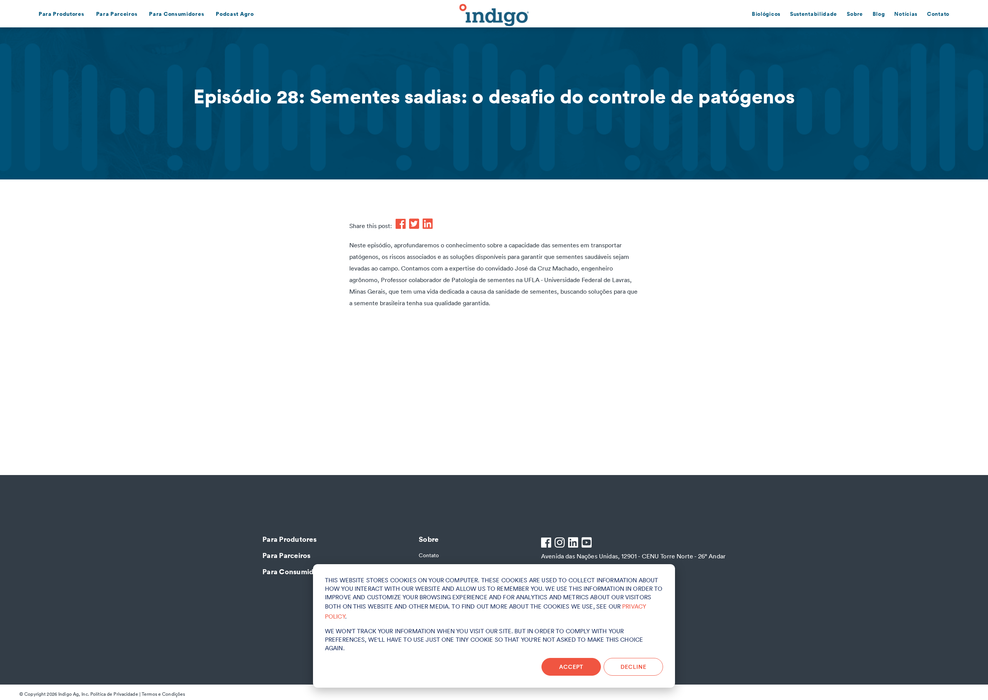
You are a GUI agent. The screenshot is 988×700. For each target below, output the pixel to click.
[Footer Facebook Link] (547, 543)
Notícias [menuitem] (905, 14)
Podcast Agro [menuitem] (235, 14)
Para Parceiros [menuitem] (117, 14)
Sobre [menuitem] (855, 14)
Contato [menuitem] (938, 14)
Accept (571, 666)
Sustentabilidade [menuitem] (813, 14)
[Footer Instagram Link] (561, 543)
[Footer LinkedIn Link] (574, 543)
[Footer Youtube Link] (588, 543)
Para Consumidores (295, 571)
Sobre (428, 539)
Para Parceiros (286, 555)
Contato (429, 555)
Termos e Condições (163, 694)
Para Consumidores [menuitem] (176, 14)
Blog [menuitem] (879, 14)
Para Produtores (289, 539)
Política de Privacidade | (115, 694)
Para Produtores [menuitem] (62, 14)
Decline (633, 666)
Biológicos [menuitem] (766, 14)
